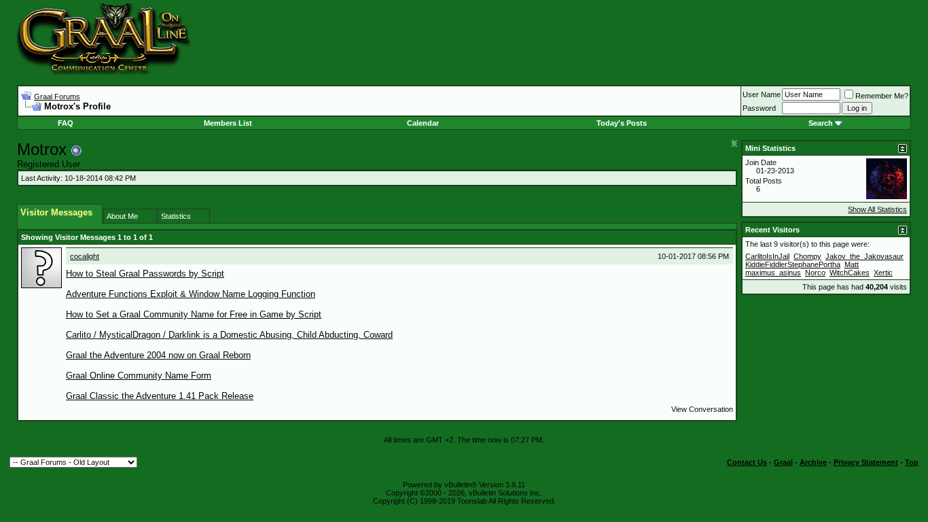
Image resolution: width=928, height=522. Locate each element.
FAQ (65, 123)
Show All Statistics (877, 209)
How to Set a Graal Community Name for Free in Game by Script (193, 314)
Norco (815, 272)
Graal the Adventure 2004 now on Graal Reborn (158, 355)
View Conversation (702, 409)
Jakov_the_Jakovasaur (864, 256)
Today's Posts (621, 123)
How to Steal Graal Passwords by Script (145, 273)
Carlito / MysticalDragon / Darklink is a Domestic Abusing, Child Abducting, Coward (229, 335)
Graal (783, 462)
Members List (228, 123)
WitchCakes (849, 272)
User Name (762, 94)
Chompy (807, 256)
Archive (813, 462)
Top (911, 462)
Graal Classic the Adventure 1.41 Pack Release (159, 396)
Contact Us (747, 462)
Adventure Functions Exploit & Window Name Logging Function (190, 294)
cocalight (84, 256)
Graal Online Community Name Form (138, 375)
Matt (851, 264)
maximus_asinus (773, 272)
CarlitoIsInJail (767, 256)
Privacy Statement (866, 462)
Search (820, 123)
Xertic (883, 272)
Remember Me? (881, 96)
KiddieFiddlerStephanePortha (792, 264)
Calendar (423, 123)
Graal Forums (57, 96)
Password (759, 108)
